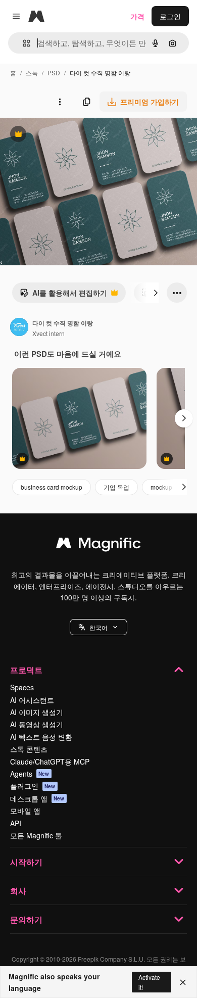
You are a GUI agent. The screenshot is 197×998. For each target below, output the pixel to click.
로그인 (170, 16)
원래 (58, 135)
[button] (98, 627)
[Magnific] (98, 545)
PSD (53, 72)
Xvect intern (48, 333)
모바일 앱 (25, 810)
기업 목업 (116, 487)
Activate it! (149, 982)
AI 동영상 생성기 (36, 724)
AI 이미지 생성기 (36, 712)
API (15, 823)
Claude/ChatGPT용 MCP (49, 761)
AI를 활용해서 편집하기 (63, 295)
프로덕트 (26, 670)
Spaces (22, 687)
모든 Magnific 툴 (36, 835)
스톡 (32, 72)
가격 (137, 16)
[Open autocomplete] (22, 43)
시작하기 (26, 862)
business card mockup (51, 487)
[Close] (182, 982)
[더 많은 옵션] (60, 101)
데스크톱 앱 (37, 798)
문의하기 (26, 919)
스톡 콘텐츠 (28, 749)
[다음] (155, 292)
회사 (18, 890)
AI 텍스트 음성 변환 (41, 737)
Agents (30, 774)
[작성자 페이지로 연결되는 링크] (19, 328)
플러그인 (33, 786)
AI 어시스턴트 (32, 700)
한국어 (98, 627)
